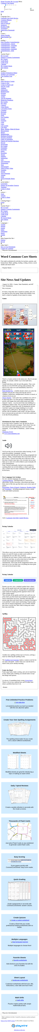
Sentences (23, 487)
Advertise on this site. (19, 1030)
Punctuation (5, 487)
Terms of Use (4, 1020)
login (2, 11)
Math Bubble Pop (7, 391)
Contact (13, 1020)
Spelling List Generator (12, 660)
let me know (29, 680)
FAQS (9, 1020)
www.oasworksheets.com (12, 433)
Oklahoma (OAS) (7, 432)
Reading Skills (31, 487)
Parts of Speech (14, 487)
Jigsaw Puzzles (6, 398)
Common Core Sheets (7, 3)
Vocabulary (8, 489)
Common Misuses (7, 480)
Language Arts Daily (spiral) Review (17, 518)
